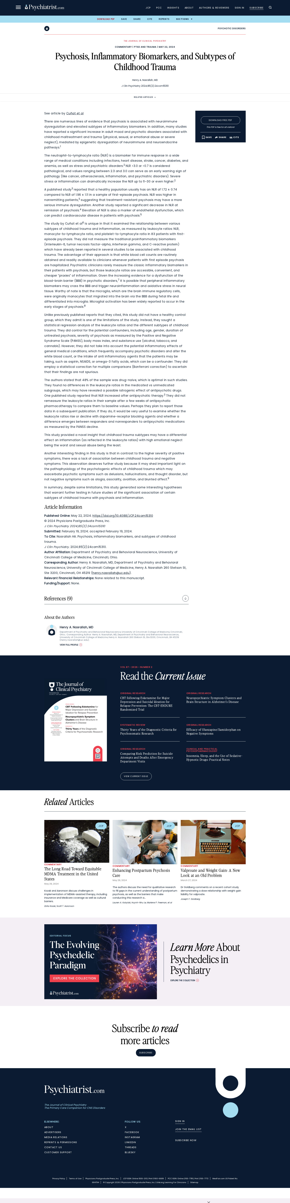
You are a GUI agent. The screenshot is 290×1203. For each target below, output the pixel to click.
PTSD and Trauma (145, 46)
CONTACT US (53, 1147)
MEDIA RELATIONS (55, 1137)
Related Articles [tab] (143, 97)
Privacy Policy (58, 1178)
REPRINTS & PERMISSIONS (60, 1142)
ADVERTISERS (52, 1132)
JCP (148, 7)
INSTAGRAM (132, 1137)
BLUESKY (130, 1152)
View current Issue (136, 776)
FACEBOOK (132, 1132)
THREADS (131, 1147)
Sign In (239, 7)
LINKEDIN (130, 1142)
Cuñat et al (75, 113)
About (189, 7)
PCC (159, 7)
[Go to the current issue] (75, 760)
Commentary (123, 46)
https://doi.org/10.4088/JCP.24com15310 (122, 516)
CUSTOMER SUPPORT (58, 1152)
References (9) (58, 598)
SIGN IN (180, 1121)
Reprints (164, 19)
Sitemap (194, 1182)
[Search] (270, 8)
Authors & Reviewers (214, 7)
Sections (182, 19)
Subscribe (256, 7)
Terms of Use (75, 1178)
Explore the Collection (183, 980)
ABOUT (48, 1127)
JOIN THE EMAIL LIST (188, 1129)
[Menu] (18, 8)
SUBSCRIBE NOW (186, 1140)
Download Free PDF (220, 120)
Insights (173, 7)
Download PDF (106, 19)
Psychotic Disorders (232, 28)
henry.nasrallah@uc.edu (110, 573)
